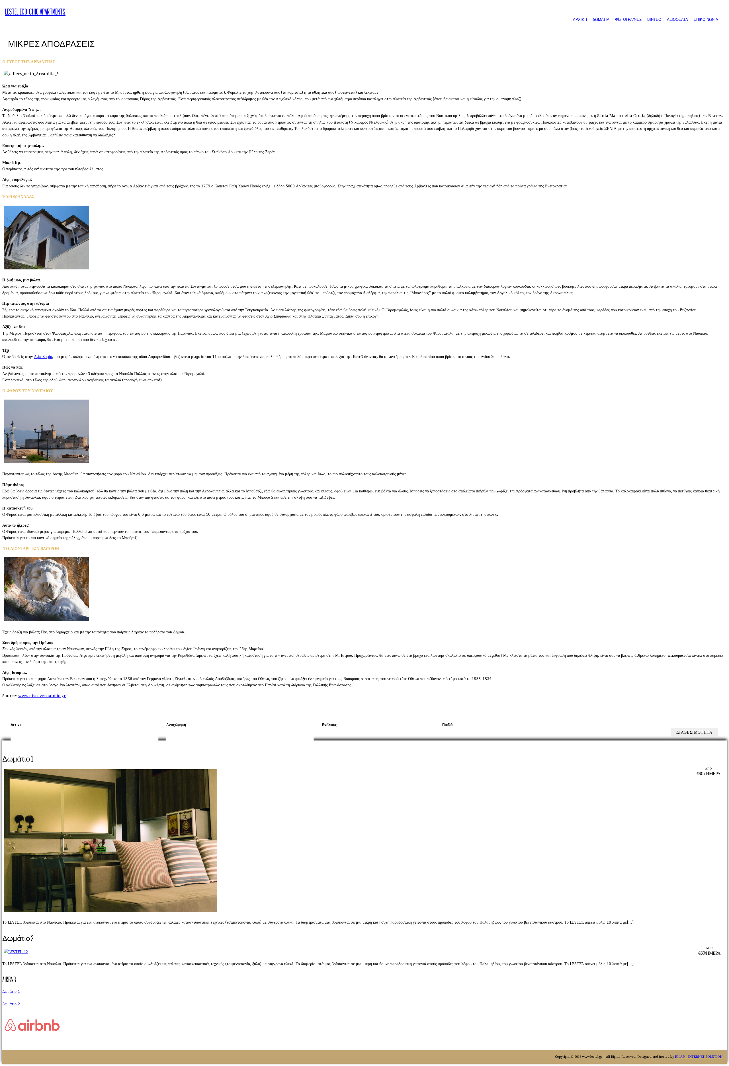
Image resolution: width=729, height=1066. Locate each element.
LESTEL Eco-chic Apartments (35, 11)
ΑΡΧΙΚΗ (580, 19)
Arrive (16, 725)
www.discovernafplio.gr (42, 695)
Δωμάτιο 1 (11, 991)
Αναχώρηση (176, 725)
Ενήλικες (329, 725)
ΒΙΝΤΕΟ (654, 19)
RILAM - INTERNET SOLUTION (698, 1057)
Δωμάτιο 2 (11, 1004)
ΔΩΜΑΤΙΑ (601, 19)
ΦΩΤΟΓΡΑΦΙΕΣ (628, 19)
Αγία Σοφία (43, 356)
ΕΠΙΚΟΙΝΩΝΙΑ (706, 19)
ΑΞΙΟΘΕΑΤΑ (677, 19)
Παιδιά (447, 725)
